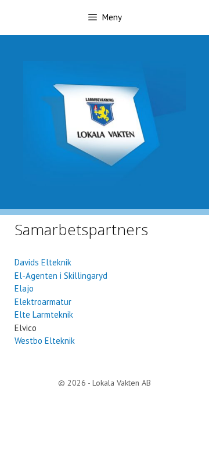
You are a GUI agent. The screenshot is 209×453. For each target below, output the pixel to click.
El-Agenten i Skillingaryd (61, 275)
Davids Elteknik (43, 262)
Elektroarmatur (43, 301)
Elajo (24, 288)
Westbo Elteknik (45, 340)
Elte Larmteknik (44, 314)
